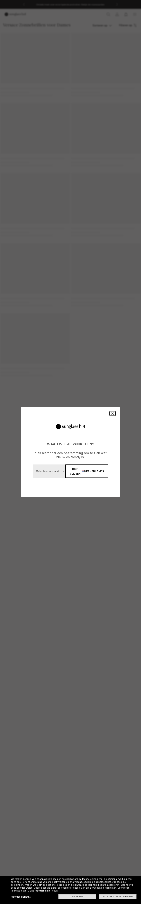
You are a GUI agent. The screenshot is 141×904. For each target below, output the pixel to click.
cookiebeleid (42, 891)
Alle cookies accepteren (118, 897)
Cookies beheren (21, 897)
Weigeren (77, 897)
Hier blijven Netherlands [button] (87, 471)
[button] (112, 413)
